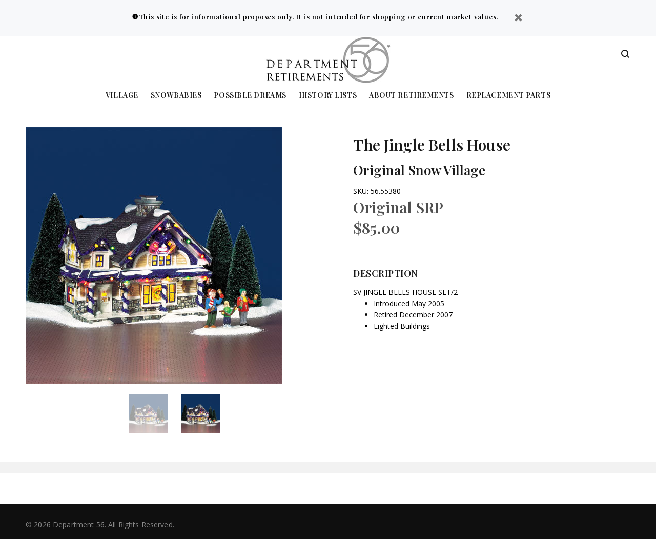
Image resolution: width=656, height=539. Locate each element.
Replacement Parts (508, 95)
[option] (155, 413)
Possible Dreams (250, 95)
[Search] (625, 54)
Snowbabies (176, 95)
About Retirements (411, 95)
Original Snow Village (419, 170)
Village (122, 95)
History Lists (328, 95)
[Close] (518, 18)
